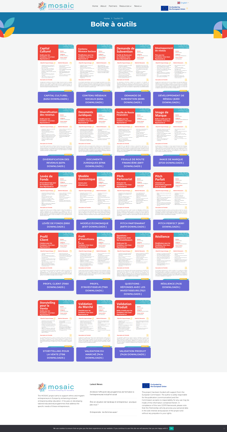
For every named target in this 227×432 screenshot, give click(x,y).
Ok (171, 428)
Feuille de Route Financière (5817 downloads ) (132, 163)
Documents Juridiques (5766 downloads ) (94, 163)
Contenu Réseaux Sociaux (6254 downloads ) (94, 99)
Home (95, 6)
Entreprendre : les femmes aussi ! (103, 412)
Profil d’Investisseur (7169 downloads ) (94, 287)
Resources (124, 6)
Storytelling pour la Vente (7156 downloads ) (56, 354)
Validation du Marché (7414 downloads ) (94, 354)
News (137, 6)
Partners (113, 6)
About (103, 6)
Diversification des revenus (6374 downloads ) (56, 163)
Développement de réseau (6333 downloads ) (171, 99)
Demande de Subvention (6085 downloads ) (132, 99)
